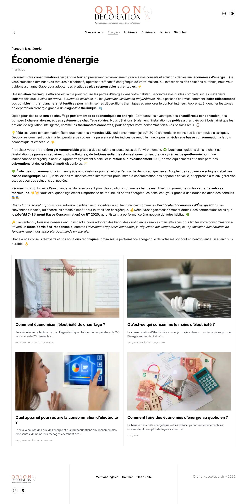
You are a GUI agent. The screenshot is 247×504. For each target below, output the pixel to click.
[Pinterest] (232, 13)
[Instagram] (224, 13)
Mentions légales (107, 477)
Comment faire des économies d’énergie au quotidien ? (177, 417)
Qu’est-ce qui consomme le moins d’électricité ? (171, 324)
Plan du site (144, 477)
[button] (13, 32)
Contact (127, 477)
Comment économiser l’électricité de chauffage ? (60, 324)
